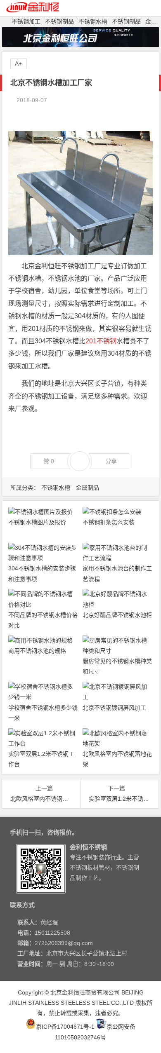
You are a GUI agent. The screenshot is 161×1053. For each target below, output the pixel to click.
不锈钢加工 (26, 21)
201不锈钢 (100, 341)
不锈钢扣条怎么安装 (109, 522)
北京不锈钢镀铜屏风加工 (114, 707)
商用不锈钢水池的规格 (37, 650)
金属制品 (87, 487)
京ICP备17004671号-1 (65, 1026)
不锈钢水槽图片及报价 (37, 522)
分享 (111, 461)
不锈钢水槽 (92, 21)
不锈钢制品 (59, 21)
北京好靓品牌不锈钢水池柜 (117, 615)
